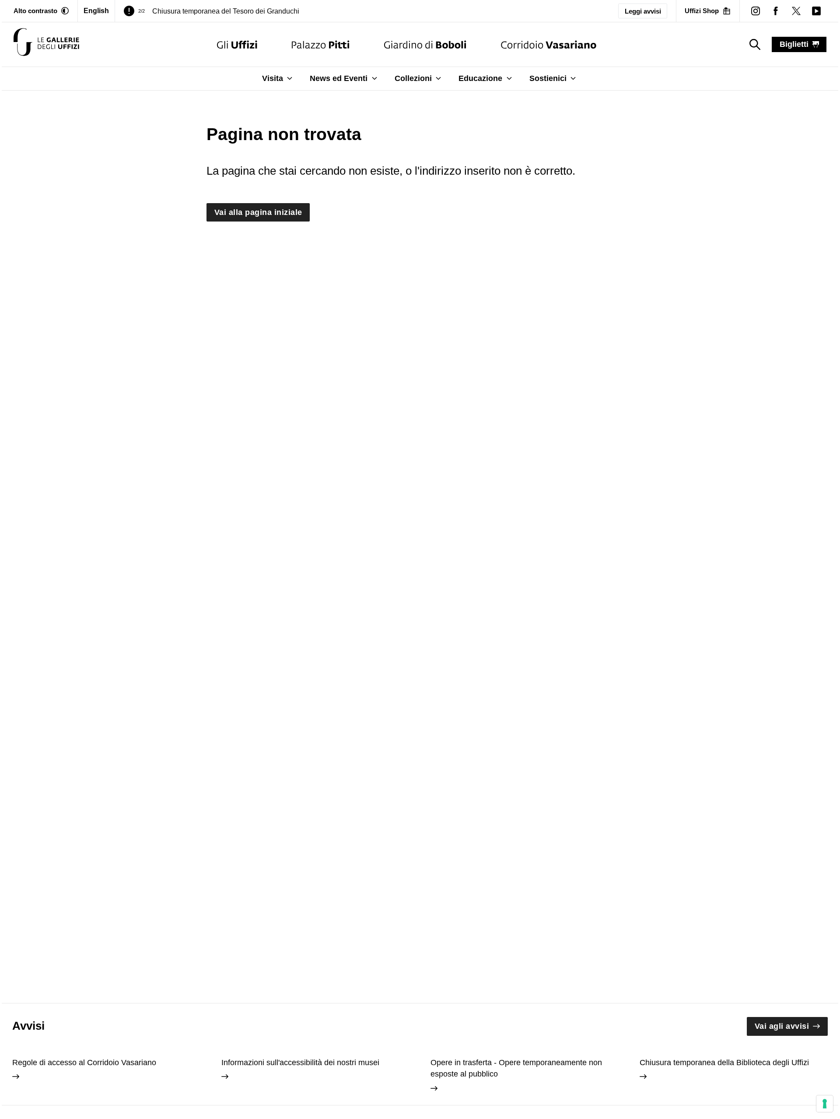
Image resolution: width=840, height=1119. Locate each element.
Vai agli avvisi (782, 1026)
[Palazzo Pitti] (320, 44)
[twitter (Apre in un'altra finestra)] (796, 11)
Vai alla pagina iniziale (258, 212)
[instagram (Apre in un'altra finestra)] (756, 11)
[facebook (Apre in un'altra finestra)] (776, 11)
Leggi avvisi (643, 11)
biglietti (794, 44)
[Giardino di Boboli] (425, 44)
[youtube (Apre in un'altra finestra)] (816, 11)
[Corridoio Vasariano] (548, 44)
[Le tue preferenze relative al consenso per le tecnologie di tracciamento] (824, 1103)
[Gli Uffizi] (237, 44)
